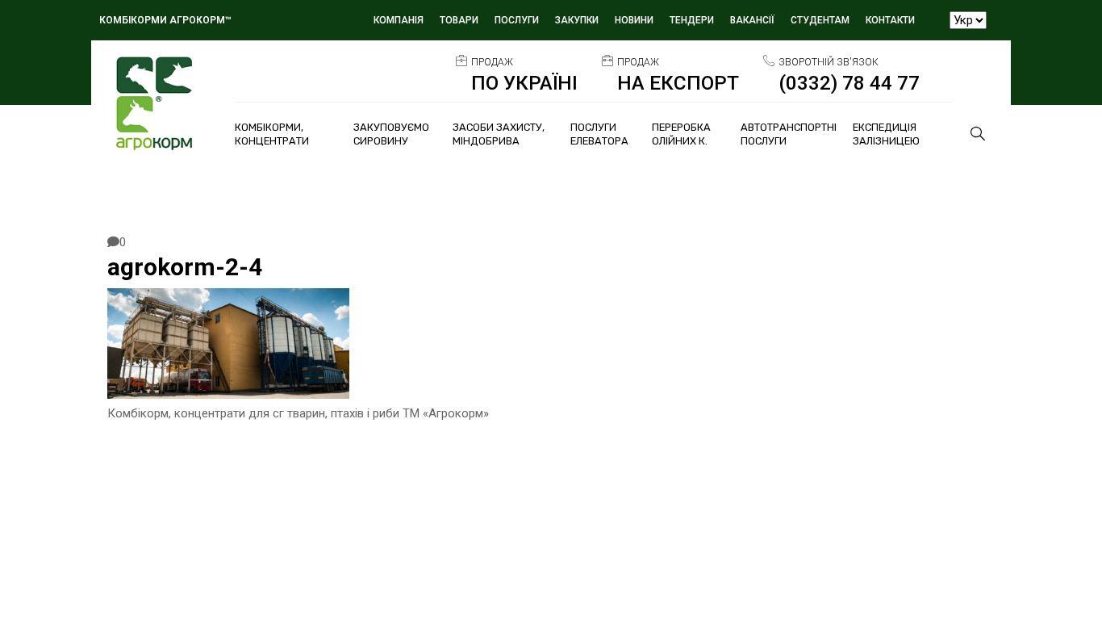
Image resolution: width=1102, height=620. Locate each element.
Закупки (577, 20)
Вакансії (752, 20)
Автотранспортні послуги (789, 134)
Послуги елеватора (599, 134)
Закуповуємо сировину (391, 134)
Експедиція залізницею (886, 134)
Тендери (692, 20)
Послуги (517, 20)
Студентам (820, 20)
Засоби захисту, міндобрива (499, 134)
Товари (459, 20)
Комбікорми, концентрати (272, 134)
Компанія (399, 20)
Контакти (890, 20)
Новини (634, 20)
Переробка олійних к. (681, 134)
